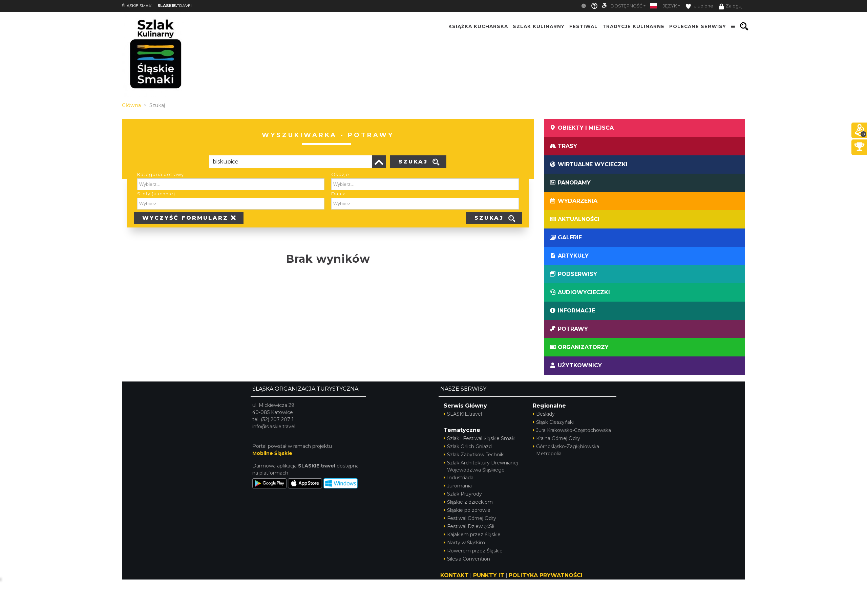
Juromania (459, 486)
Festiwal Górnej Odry (471, 518)
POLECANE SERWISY (697, 26)
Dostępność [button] (626, 5)
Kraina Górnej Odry (558, 438)
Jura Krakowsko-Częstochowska (573, 430)
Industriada (460, 478)
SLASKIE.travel (464, 414)
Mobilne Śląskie (272, 453)
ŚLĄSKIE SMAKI (137, 5)
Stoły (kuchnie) (156, 193)
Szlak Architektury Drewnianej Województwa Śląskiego (482, 466)
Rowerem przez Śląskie (475, 551)
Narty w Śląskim (466, 543)
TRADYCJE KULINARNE (633, 26)
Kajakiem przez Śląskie (474, 534)
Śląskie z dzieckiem (470, 502)
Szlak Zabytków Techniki (476, 455)
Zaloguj (734, 5)
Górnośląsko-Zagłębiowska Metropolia (567, 450)
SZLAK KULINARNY (539, 26)
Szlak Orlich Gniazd (469, 446)
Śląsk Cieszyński (555, 422)
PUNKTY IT (488, 575)
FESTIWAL (583, 26)
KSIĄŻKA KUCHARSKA (478, 26)
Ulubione (703, 5)
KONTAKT (454, 575)
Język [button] (670, 5)
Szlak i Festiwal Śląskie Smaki (481, 438)
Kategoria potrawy (160, 174)
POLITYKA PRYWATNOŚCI (546, 575)
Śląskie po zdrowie (468, 510)
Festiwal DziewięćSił (470, 526)
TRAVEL (175, 5)
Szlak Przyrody (464, 494)
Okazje (340, 174)
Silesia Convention (468, 559)
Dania (338, 193)
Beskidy (545, 414)
